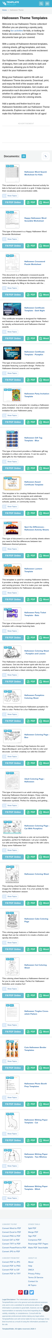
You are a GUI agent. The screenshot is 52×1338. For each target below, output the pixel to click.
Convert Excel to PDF (11, 1232)
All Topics (32, 1285)
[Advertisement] (26, 134)
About (30, 1262)
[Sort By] (45, 156)
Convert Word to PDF (11, 1228)
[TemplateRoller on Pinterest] (20, 1292)
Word (46, 202)
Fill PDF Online (13, 202)
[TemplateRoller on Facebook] (26, 1292)
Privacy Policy (34, 1273)
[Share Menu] (46, 1308)
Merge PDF (33, 1232)
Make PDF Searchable (38, 1247)
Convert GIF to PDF (11, 1240)
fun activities (17, 30)
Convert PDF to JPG (11, 1262)
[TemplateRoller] (9, 3)
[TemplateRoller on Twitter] (31, 1292)
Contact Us (33, 1281)
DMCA (31, 1270)
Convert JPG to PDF (11, 1251)
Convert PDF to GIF (11, 1270)
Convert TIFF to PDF (11, 1244)
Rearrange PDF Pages (38, 1244)
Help (30, 1266)
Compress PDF (35, 1240)
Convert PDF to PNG (11, 1266)
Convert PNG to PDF (11, 1236)
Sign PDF (32, 1236)
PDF (33, 202)
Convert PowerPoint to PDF (14, 1247)
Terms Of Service (35, 1277)
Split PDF (32, 1228)
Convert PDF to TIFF (11, 1273)
